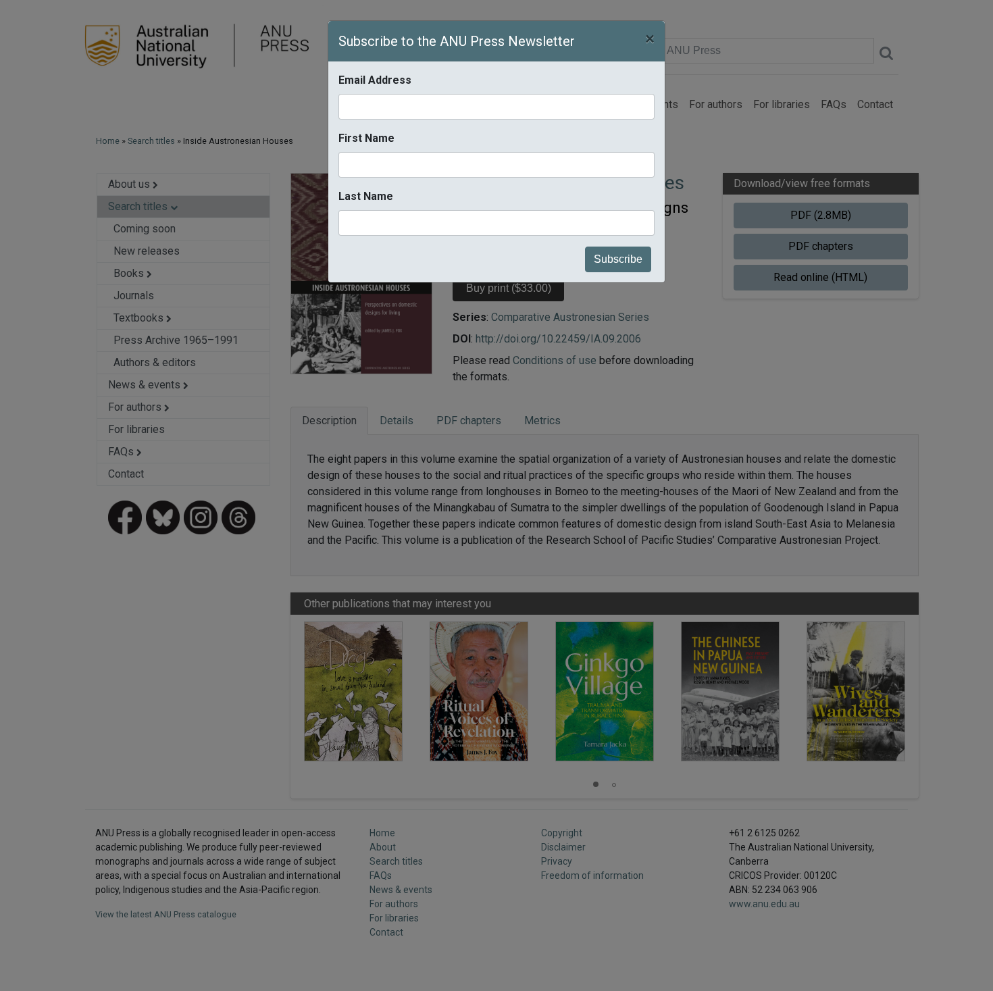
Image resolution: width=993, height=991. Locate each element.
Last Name (365, 196)
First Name (366, 138)
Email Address (374, 80)
